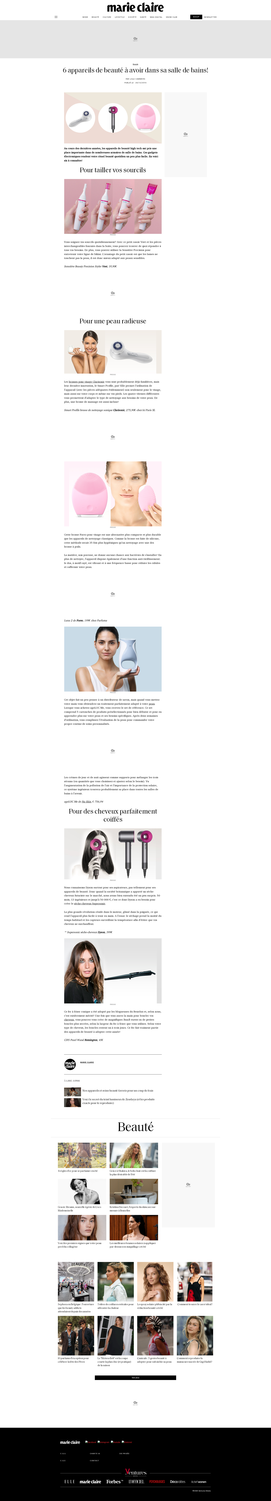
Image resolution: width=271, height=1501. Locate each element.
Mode (85, 17)
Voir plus (135, 1377)
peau (152, 703)
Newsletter (210, 17)
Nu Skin (86, 801)
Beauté (95, 17)
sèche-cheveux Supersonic (89, 903)
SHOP (196, 16)
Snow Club (171, 17)
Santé (143, 17)
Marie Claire (87, 1062)
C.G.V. (63, 1460)
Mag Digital (156, 17)
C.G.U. (63, 1453)
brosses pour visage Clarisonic (87, 381)
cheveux (69, 1019)
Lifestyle (120, 17)
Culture (107, 17)
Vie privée (124, 1453)
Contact (94, 1460)
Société (132, 17)
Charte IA (95, 1453)
